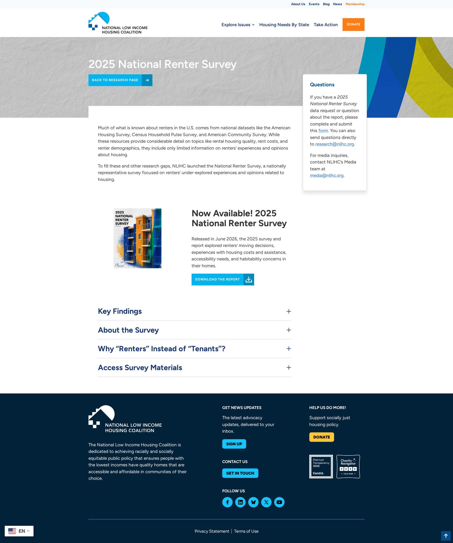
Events (314, 4)
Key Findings (120, 311)
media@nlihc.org (327, 175)
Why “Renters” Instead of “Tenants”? (161, 348)
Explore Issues (236, 24)
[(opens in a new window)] (227, 502)
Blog (326, 4)
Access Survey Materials (140, 367)
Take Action (326, 24)
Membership (355, 4)
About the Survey (128, 330)
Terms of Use (246, 531)
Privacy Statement (212, 531)
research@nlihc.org (334, 144)
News (337, 4)
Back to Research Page (115, 80)
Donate (353, 24)
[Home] (117, 22)
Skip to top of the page (446, 536)
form (323, 131)
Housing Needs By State (284, 24)
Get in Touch (240, 473)
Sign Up (234, 444)
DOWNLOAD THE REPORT (217, 279)
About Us (298, 4)
